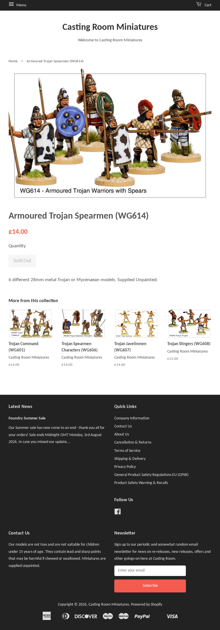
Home (13, 61)
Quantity (17, 246)
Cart (207, 5)
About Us (121, 434)
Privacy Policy (125, 467)
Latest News (20, 407)
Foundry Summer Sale (27, 418)
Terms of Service (127, 451)
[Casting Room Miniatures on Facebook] (117, 513)
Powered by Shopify (146, 604)
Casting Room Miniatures (110, 27)
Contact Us (123, 426)
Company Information (131, 418)
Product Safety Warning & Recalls (141, 483)
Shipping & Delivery (130, 459)
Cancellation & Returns (132, 442)
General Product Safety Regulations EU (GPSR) (151, 475)
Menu (20, 5)
